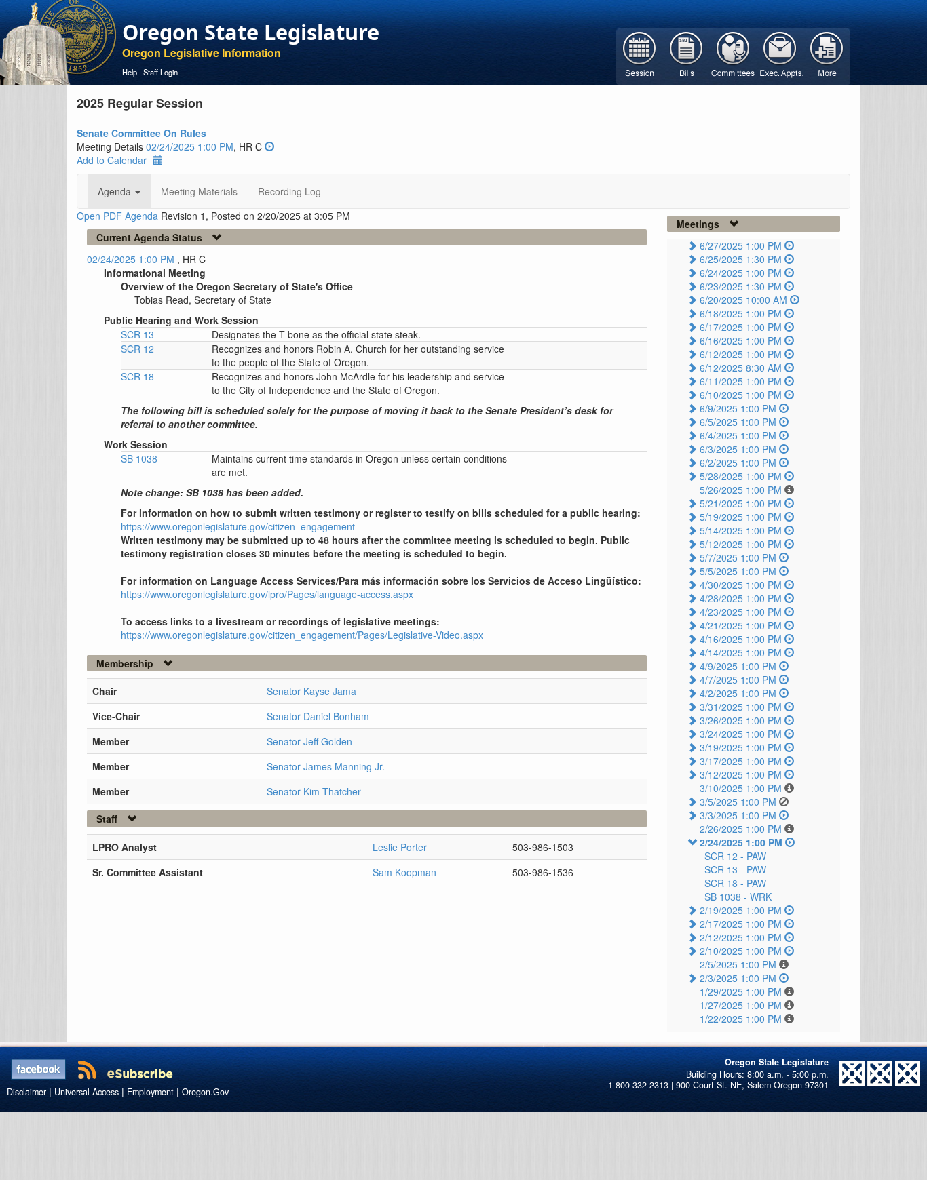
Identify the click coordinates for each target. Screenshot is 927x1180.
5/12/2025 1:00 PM (741, 544)
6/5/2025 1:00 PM (738, 422)
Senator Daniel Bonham (318, 716)
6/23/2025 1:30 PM (741, 286)
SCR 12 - (735, 856)
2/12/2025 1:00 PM (741, 937)
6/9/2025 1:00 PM (738, 408)
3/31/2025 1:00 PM (741, 706)
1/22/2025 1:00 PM (741, 1018)
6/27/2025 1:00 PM (741, 245)
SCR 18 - (735, 883)
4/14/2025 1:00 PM (741, 652)
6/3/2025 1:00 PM (738, 449)
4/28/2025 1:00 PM (741, 598)
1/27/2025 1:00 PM (741, 1005)
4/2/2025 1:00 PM (738, 693)
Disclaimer (26, 1092)
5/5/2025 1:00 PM (738, 571)
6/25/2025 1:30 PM (741, 259)
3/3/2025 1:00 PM (738, 815)
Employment (150, 1092)
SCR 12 (137, 348)
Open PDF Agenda (117, 215)
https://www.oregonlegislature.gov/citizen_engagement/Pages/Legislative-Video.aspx (302, 635)
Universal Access (86, 1092)
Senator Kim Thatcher (314, 791)
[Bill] (686, 55)
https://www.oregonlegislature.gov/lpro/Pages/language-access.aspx (267, 594)
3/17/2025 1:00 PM (741, 761)
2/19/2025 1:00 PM (741, 910)
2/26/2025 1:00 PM (741, 828)
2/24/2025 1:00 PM (741, 842)
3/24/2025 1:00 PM (741, 734)
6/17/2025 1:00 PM (741, 327)
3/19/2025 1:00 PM (741, 747)
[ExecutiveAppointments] (780, 55)
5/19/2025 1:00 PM (741, 517)
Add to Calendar (112, 160)
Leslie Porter (400, 847)
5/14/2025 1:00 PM (741, 530)
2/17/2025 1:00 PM (741, 923)
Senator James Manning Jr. (326, 766)
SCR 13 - (735, 869)
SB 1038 (139, 458)
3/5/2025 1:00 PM (738, 801)
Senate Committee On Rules (141, 133)
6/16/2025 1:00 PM (741, 340)
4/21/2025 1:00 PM (741, 625)
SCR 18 (137, 376)
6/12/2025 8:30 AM (741, 367)
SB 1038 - (738, 896)
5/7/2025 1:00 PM (738, 557)
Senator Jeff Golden (309, 741)
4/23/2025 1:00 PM (741, 611)
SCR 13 (137, 334)
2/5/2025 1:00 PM (738, 964)
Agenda (116, 191)
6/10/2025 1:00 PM (741, 394)
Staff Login (160, 71)
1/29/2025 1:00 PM (741, 991)
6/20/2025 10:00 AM (743, 300)
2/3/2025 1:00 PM (738, 978)
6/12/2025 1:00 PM (741, 354)
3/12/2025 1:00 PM (741, 774)
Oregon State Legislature (250, 32)
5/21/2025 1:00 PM (741, 503)
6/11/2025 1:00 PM (741, 381)
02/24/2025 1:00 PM (189, 146)
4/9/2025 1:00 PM (738, 666)
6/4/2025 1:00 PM (738, 435)
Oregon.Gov (205, 1092)
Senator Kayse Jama (311, 691)
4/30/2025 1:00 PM (741, 584)
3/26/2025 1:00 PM (741, 720)
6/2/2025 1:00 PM (738, 462)
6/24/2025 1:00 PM (741, 272)
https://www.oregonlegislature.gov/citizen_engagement (238, 526)
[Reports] (826, 55)
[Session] (639, 55)
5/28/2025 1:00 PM (741, 476)
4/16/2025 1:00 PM (741, 639)
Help (129, 71)
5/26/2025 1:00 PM (741, 489)
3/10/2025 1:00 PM (741, 788)
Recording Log (289, 191)
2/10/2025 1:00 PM (741, 951)
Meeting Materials (199, 191)
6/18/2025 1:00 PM (741, 313)
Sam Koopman (404, 872)
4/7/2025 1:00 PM (738, 679)
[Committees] (733, 55)
